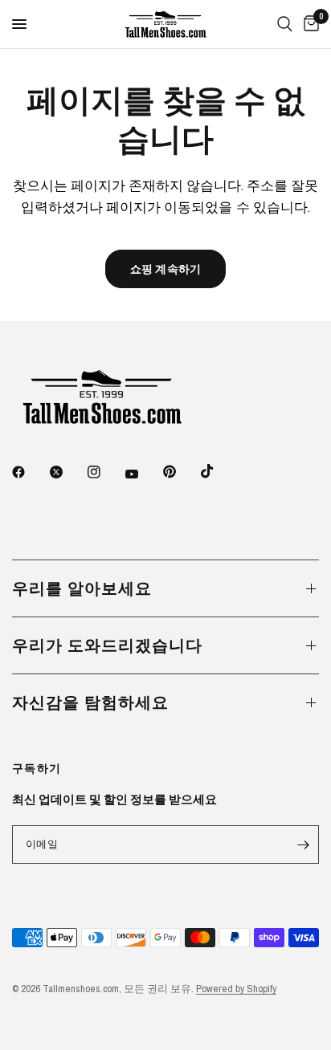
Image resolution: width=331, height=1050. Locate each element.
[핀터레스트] (180, 471)
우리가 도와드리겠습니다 (107, 645)
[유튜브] (143, 473)
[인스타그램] (105, 472)
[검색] (285, 24)
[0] (308, 24)
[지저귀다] (67, 472)
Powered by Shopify (236, 988)
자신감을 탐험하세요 (90, 702)
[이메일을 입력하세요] (303, 844)
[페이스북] (29, 472)
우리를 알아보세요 (82, 588)
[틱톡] (218, 471)
